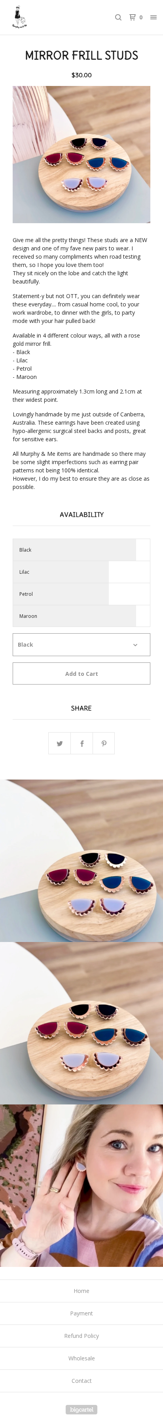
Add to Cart (81, 673)
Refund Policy (81, 1335)
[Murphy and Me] (44, 17)
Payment (81, 1313)
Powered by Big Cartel (81, 1409)
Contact (82, 1380)
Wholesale (81, 1358)
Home (81, 1291)
